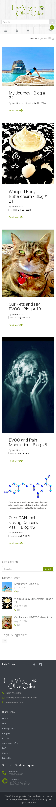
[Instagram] (40, 664)
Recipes (6, 733)
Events (5, 738)
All (5, 640)
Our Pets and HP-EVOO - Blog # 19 (25, 306)
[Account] (17, 30)
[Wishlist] (28, 31)
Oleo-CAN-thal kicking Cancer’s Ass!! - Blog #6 (23, 522)
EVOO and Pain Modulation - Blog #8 (28, 442)
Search (48, 569)
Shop (4, 723)
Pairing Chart (8, 728)
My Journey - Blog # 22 (27, 95)
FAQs (4, 748)
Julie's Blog (7, 757)
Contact (6, 753)
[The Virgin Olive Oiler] (28, 9)
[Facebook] (34, 664)
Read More (14, 110)
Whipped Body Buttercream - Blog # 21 (28, 196)
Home (33, 38)
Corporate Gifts (10, 743)
